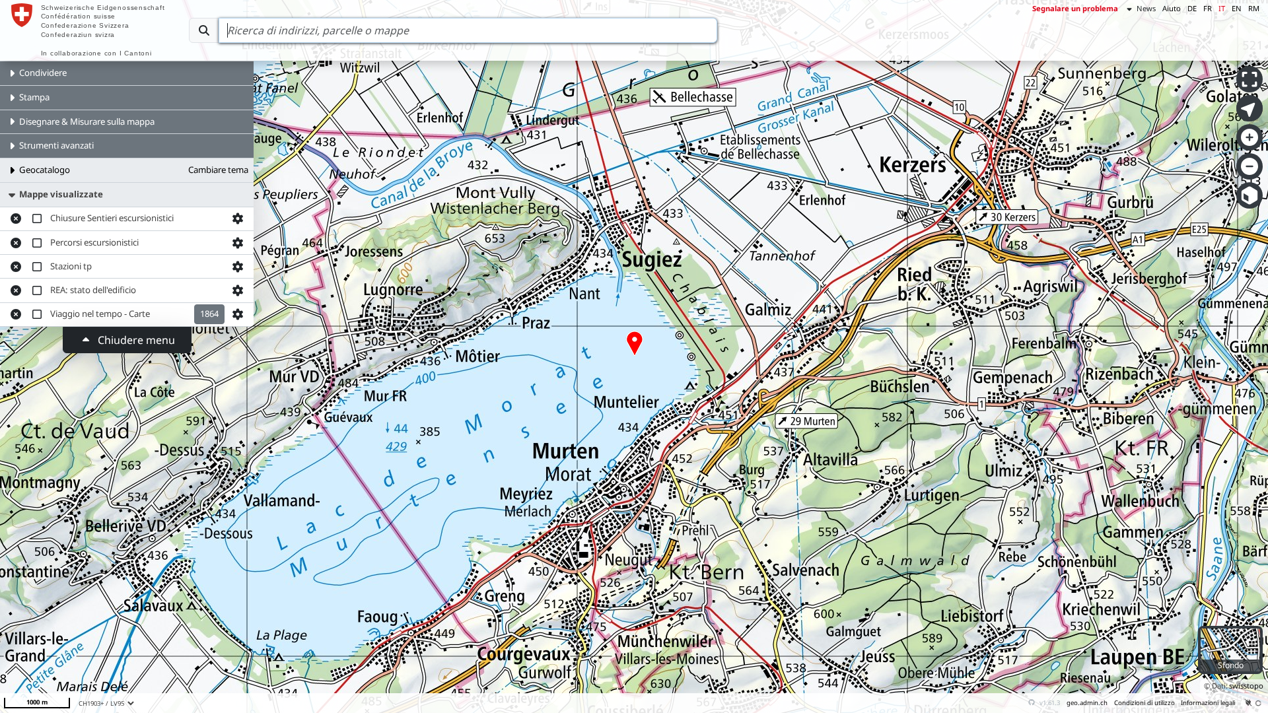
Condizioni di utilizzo (1144, 702)
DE (1192, 8)
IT (1221, 8)
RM (1253, 8)
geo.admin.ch (1087, 702)
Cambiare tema (218, 170)
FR (1207, 8)
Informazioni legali (1208, 702)
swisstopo (1246, 686)
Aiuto (1171, 8)
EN (1237, 8)
